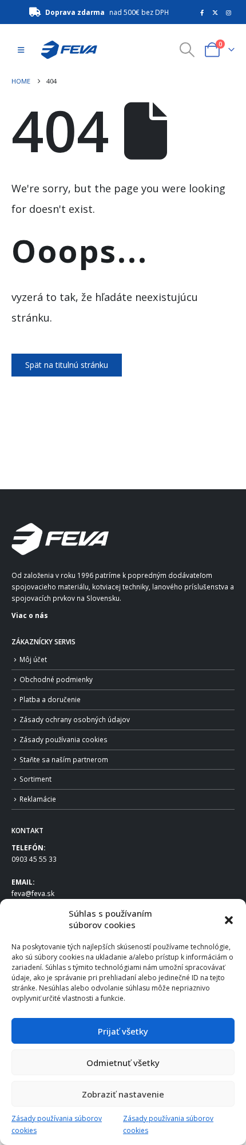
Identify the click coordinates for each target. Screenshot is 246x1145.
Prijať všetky (123, 1031)
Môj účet (33, 659)
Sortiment (35, 778)
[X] (215, 12)
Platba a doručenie (50, 699)
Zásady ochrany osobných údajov (74, 719)
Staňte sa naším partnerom (63, 759)
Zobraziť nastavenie (123, 1094)
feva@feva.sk (32, 893)
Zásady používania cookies (63, 739)
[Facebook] (202, 12)
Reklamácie (37, 798)
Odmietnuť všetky (123, 1062)
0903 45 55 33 (34, 858)
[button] (229, 919)
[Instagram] (229, 12)
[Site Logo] (65, 50)
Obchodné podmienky (56, 679)
